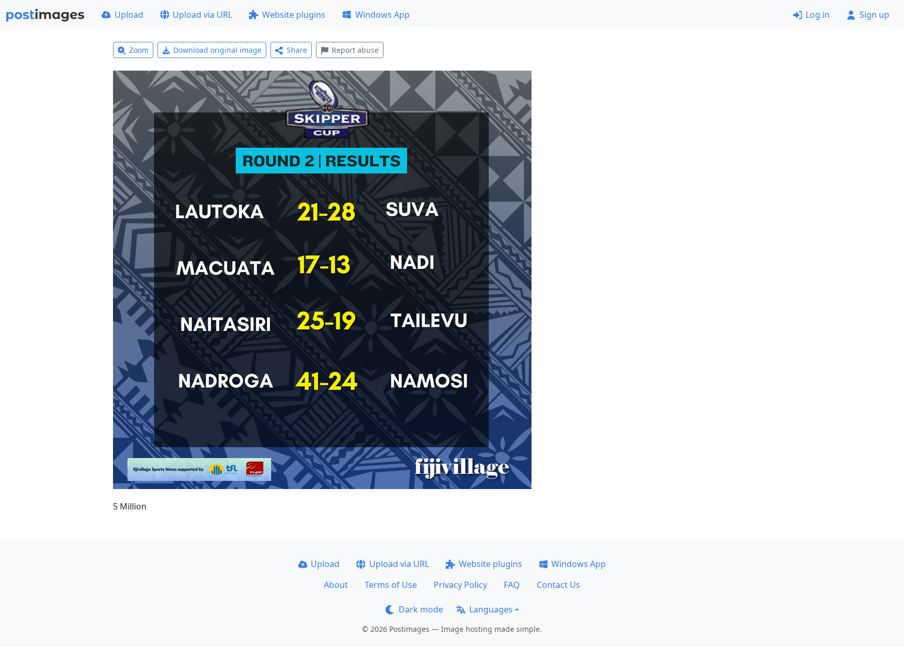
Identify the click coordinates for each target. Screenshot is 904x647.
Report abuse (355, 50)
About (336, 585)
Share (297, 50)
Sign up (874, 14)
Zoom (139, 50)
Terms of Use (391, 585)
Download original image (217, 50)
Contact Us (558, 585)
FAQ (512, 585)
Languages (491, 609)
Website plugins (293, 14)
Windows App (382, 14)
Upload (129, 14)
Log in (818, 14)
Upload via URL (202, 14)
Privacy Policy (460, 585)
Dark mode (421, 609)
